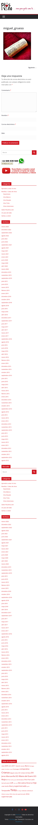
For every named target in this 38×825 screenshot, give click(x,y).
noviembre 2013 (6, 427)
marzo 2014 (5, 418)
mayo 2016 (4, 351)
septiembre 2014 (6, 409)
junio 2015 (4, 381)
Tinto (13, 790)
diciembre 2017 (6, 318)
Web (3, 133)
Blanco (27, 766)
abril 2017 (4, 330)
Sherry (11, 786)
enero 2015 (4, 397)
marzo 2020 (5, 269)
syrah (28, 786)
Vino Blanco (7, 197)
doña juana (13, 779)
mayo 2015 (4, 384)
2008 (2, 766)
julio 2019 (4, 281)
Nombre (5, 115)
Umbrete (24, 791)
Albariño (18, 766)
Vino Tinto (6, 203)
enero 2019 (4, 293)
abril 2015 (4, 387)
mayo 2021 (4, 251)
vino (11, 794)
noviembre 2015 (6, 369)
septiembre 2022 (6, 233)
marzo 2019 (5, 287)
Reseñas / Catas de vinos (9, 191)
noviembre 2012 (6, 451)
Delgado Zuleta (14, 773)
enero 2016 (4, 363)
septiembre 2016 (6, 339)
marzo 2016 (5, 357)
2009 (6, 766)
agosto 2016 (5, 342)
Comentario (6, 90)
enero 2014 (4, 421)
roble (2, 786)
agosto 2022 (5, 236)
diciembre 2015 (6, 366)
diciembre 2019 (6, 272)
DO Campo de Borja (24, 773)
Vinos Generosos (8, 206)
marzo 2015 (5, 390)
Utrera (3, 794)
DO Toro (8, 780)
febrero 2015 (5, 394)
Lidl (11, 783)
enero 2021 (4, 257)
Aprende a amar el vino (8, 188)
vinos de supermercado (18, 794)
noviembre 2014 (6, 403)
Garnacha (4, 783)
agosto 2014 (5, 412)
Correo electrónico (8, 124)
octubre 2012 (5, 454)
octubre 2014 (5, 406)
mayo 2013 (4, 439)
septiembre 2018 (6, 302)
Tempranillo (5, 790)
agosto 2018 (5, 305)
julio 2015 (4, 378)
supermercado (20, 786)
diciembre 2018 (6, 296)
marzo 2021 (5, 254)
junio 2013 (4, 436)
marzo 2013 (5, 442)
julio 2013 (4, 433)
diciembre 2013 (6, 424)
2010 (9, 766)
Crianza (5, 772)
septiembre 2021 (6, 245)
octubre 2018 (5, 299)
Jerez (8, 783)
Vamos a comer (6, 216)
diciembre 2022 (6, 230)
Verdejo (7, 794)
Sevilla (7, 786)
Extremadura (20, 780)
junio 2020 (4, 260)
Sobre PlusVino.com (7, 210)
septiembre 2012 (6, 457)
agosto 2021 (5, 248)
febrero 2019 (5, 290)
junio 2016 (4, 348)
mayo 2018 (4, 312)
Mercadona (22, 783)
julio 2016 (4, 345)
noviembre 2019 (6, 275)
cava (11, 769)
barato (23, 766)
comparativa (24, 769)
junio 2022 (4, 242)
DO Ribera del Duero (24, 776)
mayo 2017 (4, 327)
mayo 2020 (4, 263)
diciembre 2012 (6, 448)
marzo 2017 (5, 333)
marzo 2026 (5, 226)
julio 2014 (4, 415)
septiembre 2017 (6, 321)
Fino (25, 780)
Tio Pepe (19, 790)
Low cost (15, 783)
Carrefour (7, 769)
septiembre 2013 (6, 430)
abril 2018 (4, 315)
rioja (34, 783)
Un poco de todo (6, 213)
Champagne (16, 769)
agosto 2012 (5, 460)
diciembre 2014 (6, 400)
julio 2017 (4, 324)
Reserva (29, 783)
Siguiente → (32, 68)
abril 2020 (4, 266)
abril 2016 (4, 354)
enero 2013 (4, 445)
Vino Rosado (7, 200)
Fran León (31, 780)
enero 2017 (4, 336)
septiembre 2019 (6, 278)
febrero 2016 (5, 360)
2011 (13, 766)
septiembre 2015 (6, 375)
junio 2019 (4, 284)
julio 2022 (4, 239)
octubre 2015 (5, 372)
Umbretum (30, 791)
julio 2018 (4, 308)
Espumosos (6, 194)
